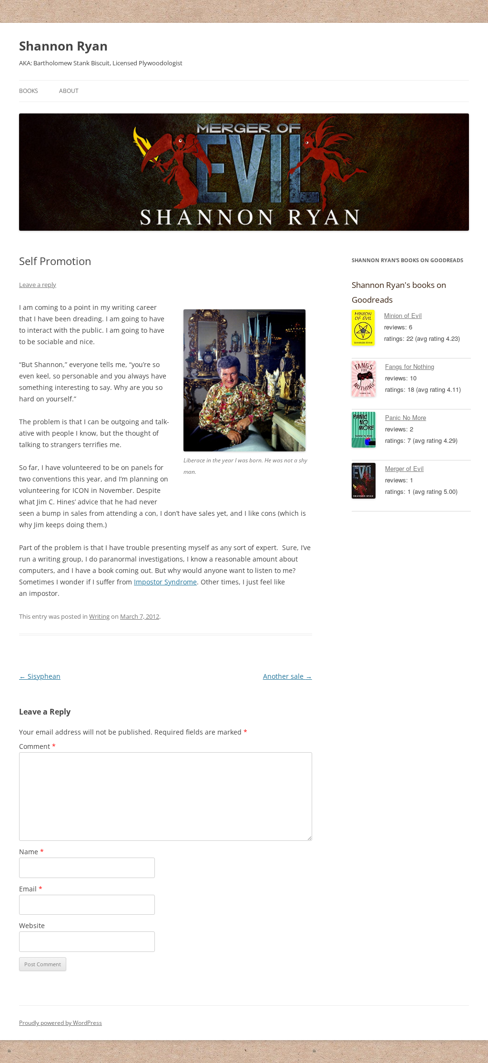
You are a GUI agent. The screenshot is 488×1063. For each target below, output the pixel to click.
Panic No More (405, 417)
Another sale (287, 676)
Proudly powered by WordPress (60, 1023)
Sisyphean (40, 676)
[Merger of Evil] (368, 482)
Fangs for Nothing (409, 366)
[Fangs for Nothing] (368, 380)
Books (28, 91)
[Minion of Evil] (368, 329)
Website (32, 925)
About (69, 91)
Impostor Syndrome (165, 581)
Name (31, 851)
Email (30, 888)
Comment (37, 746)
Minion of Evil (403, 315)
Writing (99, 616)
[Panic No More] (368, 431)
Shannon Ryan (63, 45)
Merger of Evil (404, 468)
